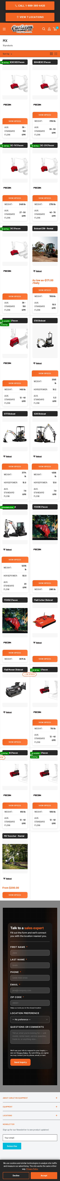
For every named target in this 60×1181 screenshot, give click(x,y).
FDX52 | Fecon (11, 600)
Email (15, 984)
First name (19, 947)
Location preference (24, 1013)
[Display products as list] (56, 53)
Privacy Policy (22, 1053)
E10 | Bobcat (39, 320)
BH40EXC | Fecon (42, 62)
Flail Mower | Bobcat (13, 669)
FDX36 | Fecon (41, 506)
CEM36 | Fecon (11, 320)
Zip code (17, 997)
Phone (15, 972)
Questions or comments (27, 1027)
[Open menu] (4, 29)
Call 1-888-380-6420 (31, 5)
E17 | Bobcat (9, 413)
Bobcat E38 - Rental (43, 228)
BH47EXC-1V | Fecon (13, 145)
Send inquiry (20, 1062)
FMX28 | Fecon (41, 669)
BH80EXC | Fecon (12, 228)
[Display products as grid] (51, 53)
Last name (18, 959)
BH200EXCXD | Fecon (14, 62)
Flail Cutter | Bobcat (43, 600)
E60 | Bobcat (10, 506)
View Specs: (15, 121)
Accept (44, 1175)
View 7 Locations (32, 17)
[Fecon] (7, 104)
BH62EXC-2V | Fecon (44, 145)
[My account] (49, 28)
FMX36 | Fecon (11, 752)
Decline (16, 1175)
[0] (55, 29)
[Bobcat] (37, 271)
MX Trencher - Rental (14, 836)
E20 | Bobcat (40, 413)
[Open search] (43, 28)
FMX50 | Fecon (41, 752)
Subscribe (12, 1146)
